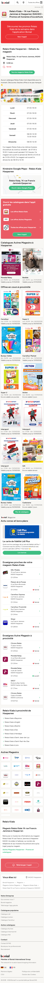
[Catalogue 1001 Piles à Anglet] (16, 784)
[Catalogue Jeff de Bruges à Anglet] (38, 793)
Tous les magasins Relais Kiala (22, 72)
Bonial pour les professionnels (11, 946)
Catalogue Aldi (5, 935)
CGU (2, 974)
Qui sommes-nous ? (7, 899)
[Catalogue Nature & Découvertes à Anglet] (38, 775)
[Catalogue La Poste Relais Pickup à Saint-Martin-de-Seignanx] (27, 758)
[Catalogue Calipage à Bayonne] (5, 758)
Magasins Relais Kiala (30, 885)
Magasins (20, 882)
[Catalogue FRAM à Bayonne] (27, 802)
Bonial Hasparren (8, 882)
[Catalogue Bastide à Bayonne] (5, 766)
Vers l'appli (22, 37)
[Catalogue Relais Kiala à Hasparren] (38, 766)
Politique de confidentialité (31, 971)
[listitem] (11, 265)
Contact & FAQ (6, 943)
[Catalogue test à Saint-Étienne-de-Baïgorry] (5, 815)
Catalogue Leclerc (7, 917)
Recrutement (5, 949)
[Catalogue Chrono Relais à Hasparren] (5, 775)
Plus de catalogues (22, 512)
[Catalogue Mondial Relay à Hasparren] (38, 784)
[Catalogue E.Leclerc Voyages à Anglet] (16, 766)
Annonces (38, 7)
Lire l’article (22, 553)
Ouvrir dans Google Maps (22, 188)
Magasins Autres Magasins (11, 885)
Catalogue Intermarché (8, 932)
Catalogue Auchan (7, 929)
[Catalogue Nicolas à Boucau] (16, 793)
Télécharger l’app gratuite (9, 905)
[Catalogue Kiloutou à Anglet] (27, 793)
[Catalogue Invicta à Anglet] (27, 784)
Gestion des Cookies (29, 974)
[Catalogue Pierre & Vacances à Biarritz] (5, 810)
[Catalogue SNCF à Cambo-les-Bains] (27, 766)
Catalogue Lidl (5, 914)
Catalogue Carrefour (8, 920)
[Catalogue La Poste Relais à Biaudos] (5, 793)
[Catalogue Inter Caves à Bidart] (38, 810)
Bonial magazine (6, 902)
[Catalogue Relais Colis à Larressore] (16, 802)
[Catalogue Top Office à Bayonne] (16, 758)
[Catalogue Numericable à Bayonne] (5, 802)
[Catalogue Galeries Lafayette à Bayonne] (38, 758)
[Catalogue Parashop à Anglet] (38, 802)
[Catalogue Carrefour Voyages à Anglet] (27, 775)
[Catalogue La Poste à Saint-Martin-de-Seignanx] (5, 784)
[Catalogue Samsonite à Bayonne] (16, 775)
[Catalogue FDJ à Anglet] (27, 810)
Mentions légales (6, 971)
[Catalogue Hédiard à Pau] (16, 810)
